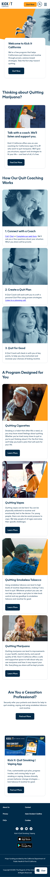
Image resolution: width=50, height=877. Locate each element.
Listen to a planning (13, 300)
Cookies (28, 820)
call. (24, 300)
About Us (6, 807)
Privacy (5, 814)
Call (7, 236)
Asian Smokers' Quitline (33, 814)
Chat (12, 236)
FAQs (5, 820)
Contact (28, 807)
